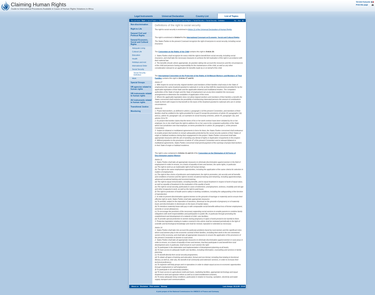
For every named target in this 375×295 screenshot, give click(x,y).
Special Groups (138, 82)
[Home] (5, 5)
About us (135, 286)
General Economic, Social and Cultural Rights (175, 20)
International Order (139, 66)
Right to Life (136, 29)
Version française (363, 2)
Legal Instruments (143, 16)
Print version (154, 286)
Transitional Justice (139, 107)
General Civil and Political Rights (138, 34)
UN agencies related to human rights (141, 88)
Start (143, 20)
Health (134, 59)
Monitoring (136, 111)
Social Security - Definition (215, 20)
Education (136, 55)
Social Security (198, 20)
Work (134, 78)
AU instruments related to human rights (141, 101)
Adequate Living (138, 48)
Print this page (362, 5)
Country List (202, 16)
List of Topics (231, 16)
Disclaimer (144, 286)
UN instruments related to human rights (141, 94)
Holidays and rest (139, 62)
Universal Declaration (173, 16)
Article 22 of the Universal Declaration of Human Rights (210, 29)
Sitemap (164, 286)
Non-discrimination (139, 24)
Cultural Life (137, 52)
